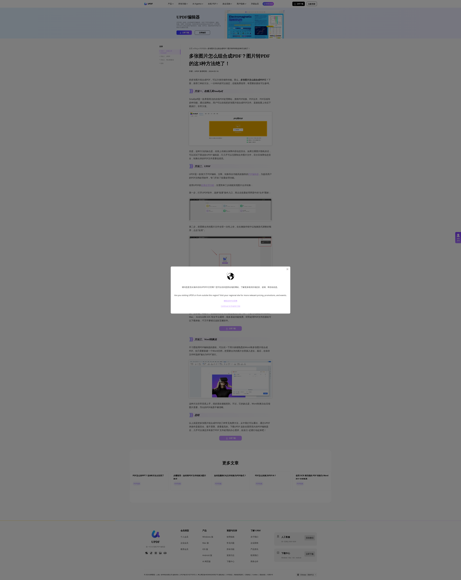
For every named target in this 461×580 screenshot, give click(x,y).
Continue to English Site (230, 306)
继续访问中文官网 (230, 301)
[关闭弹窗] (287, 269)
